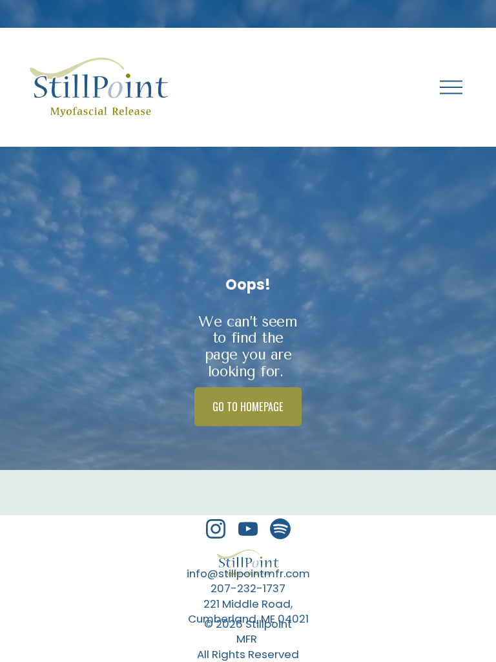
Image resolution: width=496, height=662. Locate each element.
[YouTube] (248, 528)
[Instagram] (215, 528)
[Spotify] (280, 528)
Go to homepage (248, 406)
